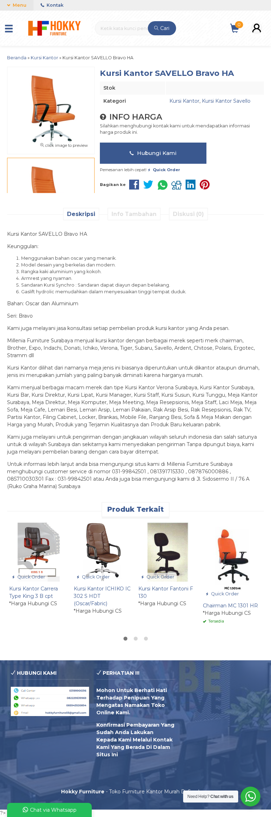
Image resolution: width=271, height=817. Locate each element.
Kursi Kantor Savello (226, 101)
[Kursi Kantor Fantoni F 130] (167, 551)
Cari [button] (164, 28)
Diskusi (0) (188, 214)
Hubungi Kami (156, 153)
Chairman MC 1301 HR (230, 605)
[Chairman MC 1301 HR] (232, 560)
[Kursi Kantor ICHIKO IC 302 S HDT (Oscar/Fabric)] (103, 551)
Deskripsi (81, 214)
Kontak (55, 5)
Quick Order (30, 576)
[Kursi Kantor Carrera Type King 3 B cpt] (38, 551)
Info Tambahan (134, 214)
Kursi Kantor (184, 101)
